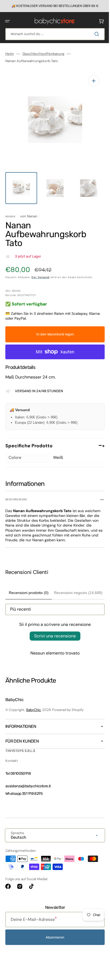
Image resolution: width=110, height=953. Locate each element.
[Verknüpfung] (53, 6)
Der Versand (40, 271)
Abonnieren (53, 937)
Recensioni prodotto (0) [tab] (27, 587)
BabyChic (33, 710)
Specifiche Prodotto (53, 440)
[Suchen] (94, 34)
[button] (7, 21)
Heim (9, 53)
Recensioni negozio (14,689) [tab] (76, 587)
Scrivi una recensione (53, 630)
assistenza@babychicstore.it (28, 786)
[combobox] (53, 34)
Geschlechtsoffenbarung (43, 53)
